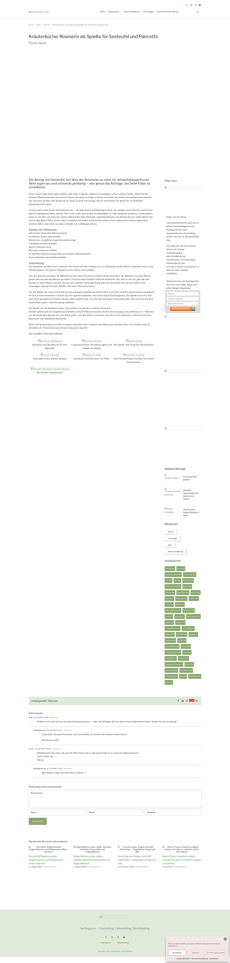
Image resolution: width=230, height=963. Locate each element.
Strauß (182, 640)
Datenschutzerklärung (199, 958)
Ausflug (193, 634)
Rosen (180, 568)
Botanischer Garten (174, 664)
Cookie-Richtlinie (183, 958)
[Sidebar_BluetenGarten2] (183, 316)
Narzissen (170, 640)
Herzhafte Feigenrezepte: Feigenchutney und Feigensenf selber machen (46, 860)
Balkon (169, 622)
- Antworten (53, 717)
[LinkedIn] (183, 701)
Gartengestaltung (173, 574)
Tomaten (183, 658)
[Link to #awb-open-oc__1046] (197, 11)
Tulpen (187, 652)
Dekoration (183, 592)
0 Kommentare (49, 867)
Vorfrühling (195, 676)
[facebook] (186, 5)
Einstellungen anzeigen (216, 953)
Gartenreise (190, 574)
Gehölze (193, 598)
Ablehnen (195, 953)
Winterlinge (171, 676)
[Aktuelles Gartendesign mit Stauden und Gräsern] (172, 489)
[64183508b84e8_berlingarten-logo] (115, 916)
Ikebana (169, 634)
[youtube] (199, 5)
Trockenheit (186, 670)
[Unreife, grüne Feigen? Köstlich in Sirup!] (172, 508)
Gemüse (169, 592)
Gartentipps (188, 628)
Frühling (179, 616)
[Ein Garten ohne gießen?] (172, 476)
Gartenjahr (170, 658)
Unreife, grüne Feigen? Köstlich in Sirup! (191, 512)
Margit (31, 749)
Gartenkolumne (172, 628)
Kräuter (195, 592)
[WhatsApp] (187, 701)
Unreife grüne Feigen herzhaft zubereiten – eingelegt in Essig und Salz (137, 860)
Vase (168, 580)
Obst (183, 676)
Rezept (187, 586)
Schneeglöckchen (173, 610)
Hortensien (188, 610)
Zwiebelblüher (172, 646)
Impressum (213, 958)
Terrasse (185, 646)
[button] (225, 939)
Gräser (169, 604)
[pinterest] (195, 5)
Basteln (180, 604)
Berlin (168, 616)
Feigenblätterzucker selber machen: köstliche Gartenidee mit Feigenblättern (91, 860)
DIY (177, 580)
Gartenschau (171, 670)
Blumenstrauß (193, 616)
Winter (169, 598)
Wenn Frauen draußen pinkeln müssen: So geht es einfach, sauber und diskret (181, 860)
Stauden (169, 568)
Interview (188, 580)
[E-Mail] (197, 701)
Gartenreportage (173, 586)
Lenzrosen (181, 598)
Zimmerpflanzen (172, 652)
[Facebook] (178, 701)
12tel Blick (182, 634)
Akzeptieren (177, 953)
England (180, 622)
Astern (168, 682)
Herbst (189, 664)
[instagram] (191, 5)
